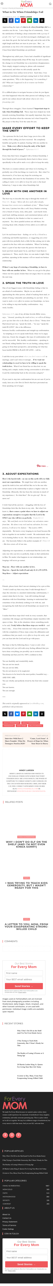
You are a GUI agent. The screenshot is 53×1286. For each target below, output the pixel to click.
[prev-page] (24, 934)
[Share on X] (4, 20)
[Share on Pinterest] (23, 20)
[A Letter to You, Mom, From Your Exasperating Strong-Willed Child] (26, 904)
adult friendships (31, 723)
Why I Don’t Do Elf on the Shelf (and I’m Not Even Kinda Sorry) (26, 844)
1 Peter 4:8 (46, 541)
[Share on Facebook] (11, 20)
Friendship (9, 726)
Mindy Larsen (26, 17)
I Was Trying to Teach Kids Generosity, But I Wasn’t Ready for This (26, 885)
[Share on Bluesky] (17, 20)
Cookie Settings (8, 1229)
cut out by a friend (36, 234)
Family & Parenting (16, 8)
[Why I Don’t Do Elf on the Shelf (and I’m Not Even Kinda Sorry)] (26, 822)
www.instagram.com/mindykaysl (31, 791)
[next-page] (28, 934)
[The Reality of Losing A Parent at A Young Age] (8, 1055)
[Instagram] (12, 1135)
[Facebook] (5, 1135)
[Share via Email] (29, 20)
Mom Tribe (21, 726)
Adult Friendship (11, 723)
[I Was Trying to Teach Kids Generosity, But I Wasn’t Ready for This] (26, 863)
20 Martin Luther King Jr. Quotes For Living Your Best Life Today (24, 1169)
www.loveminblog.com (27, 789)
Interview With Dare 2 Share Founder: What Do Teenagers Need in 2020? (15, 741)
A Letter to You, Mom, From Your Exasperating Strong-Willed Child (26, 927)
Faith (26, 878)
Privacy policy (22, 992)
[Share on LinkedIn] (35, 20)
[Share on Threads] (41, 20)
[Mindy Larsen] (26, 760)
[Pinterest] (18, 1135)
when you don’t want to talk (34, 356)
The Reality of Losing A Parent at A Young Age (18, 1164)
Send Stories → (24, 986)
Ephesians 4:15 (8, 314)
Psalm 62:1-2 (38, 518)
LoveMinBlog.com (36, 703)
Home (4, 8)
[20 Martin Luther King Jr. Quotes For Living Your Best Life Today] (8, 1066)
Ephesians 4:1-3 (32, 149)
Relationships (35, 726)
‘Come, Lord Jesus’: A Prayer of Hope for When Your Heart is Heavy (37, 741)
